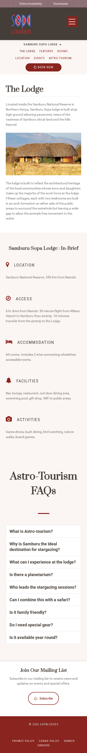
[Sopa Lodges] (21, 24)
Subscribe (46, 698)
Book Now (45, 67)
